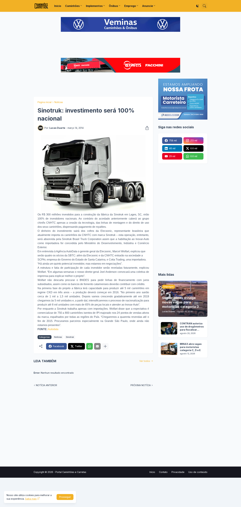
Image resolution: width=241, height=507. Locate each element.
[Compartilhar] (146, 128)
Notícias (58, 102)
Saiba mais (31, 498)
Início (57, 6)
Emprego (130, 6)
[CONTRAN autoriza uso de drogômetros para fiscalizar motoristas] (169, 328)
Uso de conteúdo (197, 472)
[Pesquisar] (204, 6)
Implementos (94, 6)
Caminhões (72, 6)
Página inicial (44, 102)
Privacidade (177, 472)
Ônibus (113, 6)
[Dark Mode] (198, 6)
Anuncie (147, 6)
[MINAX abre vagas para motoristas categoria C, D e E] (169, 349)
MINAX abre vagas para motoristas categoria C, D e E (191, 347)
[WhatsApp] (89, 346)
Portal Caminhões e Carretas (70, 472)
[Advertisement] (120, 45)
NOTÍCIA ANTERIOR (46, 385)
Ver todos (144, 361)
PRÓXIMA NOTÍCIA (141, 385)
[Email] (97, 346)
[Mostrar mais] (105, 346)
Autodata (53, 329)
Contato (163, 472)
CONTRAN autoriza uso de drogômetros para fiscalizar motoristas (192, 326)
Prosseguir (65, 497)
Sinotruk (70, 337)
